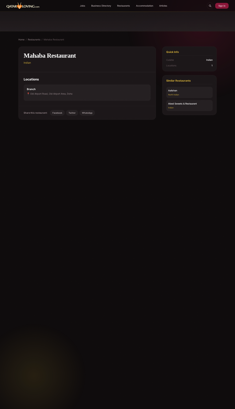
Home (21, 39)
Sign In (221, 5)
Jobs (82, 5)
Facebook (57, 113)
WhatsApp (87, 113)
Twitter (72, 113)
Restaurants (123, 5)
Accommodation (144, 5)
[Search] (210, 6)
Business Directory (101, 5)
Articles (163, 5)
